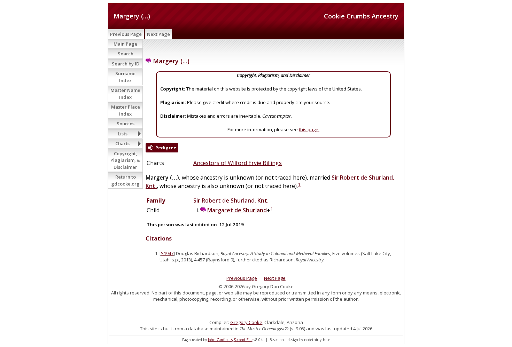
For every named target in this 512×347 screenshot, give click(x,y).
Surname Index (125, 77)
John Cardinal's (220, 339)
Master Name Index (125, 93)
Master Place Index (125, 110)
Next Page (158, 34)
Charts (122, 143)
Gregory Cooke (246, 322)
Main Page (125, 44)
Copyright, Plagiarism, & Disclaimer (125, 160)
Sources (125, 123)
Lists (122, 134)
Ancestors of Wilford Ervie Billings (237, 163)
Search (125, 53)
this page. (309, 129)
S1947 (167, 253)
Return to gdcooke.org (125, 180)
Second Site (243, 339)
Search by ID (125, 64)
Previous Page (126, 34)
